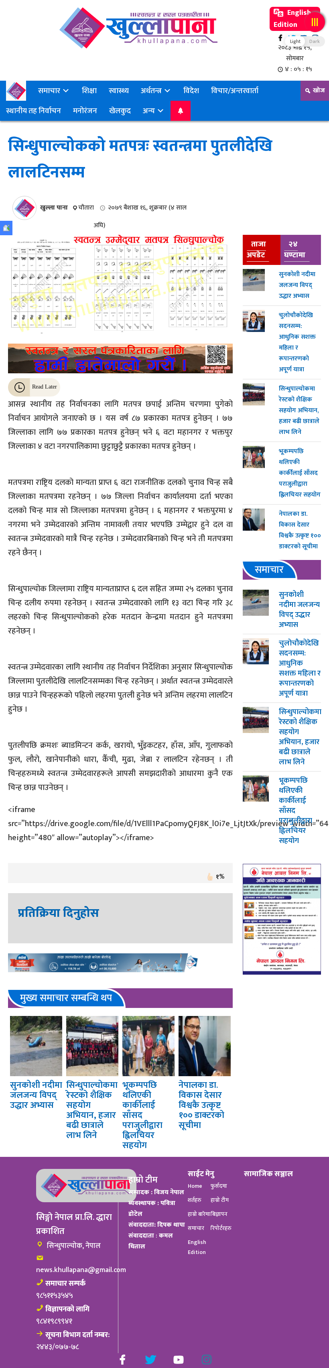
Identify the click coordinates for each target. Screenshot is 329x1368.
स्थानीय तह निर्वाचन (33, 110)
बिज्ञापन (219, 1214)
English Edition (292, 19)
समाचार (50, 90)
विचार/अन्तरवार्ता (234, 90)
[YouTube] (179, 1360)
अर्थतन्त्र (152, 90)
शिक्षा (89, 90)
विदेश (191, 90)
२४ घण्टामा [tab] (294, 249)
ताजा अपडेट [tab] (256, 249)
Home (195, 1186)
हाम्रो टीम (220, 1200)
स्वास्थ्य (119, 90)
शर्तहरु (194, 1200)
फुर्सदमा (219, 1186)
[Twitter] (150, 1360)
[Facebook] (280, 38)
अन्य (149, 110)
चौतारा (86, 207)
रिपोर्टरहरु (221, 1228)
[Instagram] (207, 1360)
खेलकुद (120, 110)
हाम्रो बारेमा (199, 1214)
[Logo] (138, 28)
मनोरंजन (85, 110)
